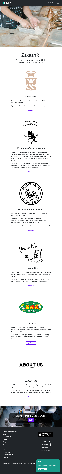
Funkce (5, 439)
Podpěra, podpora (8, 455)
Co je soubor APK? (45, 450)
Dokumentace (7, 437)
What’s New (6, 452)
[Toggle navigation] (58, 3)
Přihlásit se (51, 3)
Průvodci (5, 444)
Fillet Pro (5, 457)
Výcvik (5, 447)
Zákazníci (5, 449)
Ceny (4, 442)
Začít (31, 420)
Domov (5, 434)
